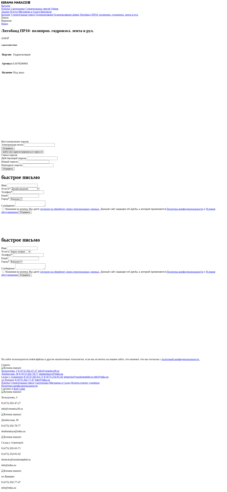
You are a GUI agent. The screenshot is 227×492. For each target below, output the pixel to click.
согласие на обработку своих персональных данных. (70, 209)
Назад (4, 23)
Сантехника (42, 382)
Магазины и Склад (60, 382)
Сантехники (18, 8)
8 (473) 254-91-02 (53, 376)
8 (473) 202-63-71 (34, 376)
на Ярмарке (7, 379)
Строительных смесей (38, 8)
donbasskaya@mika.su (51, 373)
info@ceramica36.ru (48, 370)
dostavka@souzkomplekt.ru (79, 376)
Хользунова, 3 (9, 370)
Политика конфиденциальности (185, 209)
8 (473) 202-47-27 (27, 370)
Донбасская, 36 (9, 373)
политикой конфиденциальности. (181, 359)
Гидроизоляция (44, 14)
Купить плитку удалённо (85, 382)
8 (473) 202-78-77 (28, 373)
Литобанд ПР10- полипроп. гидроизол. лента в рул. (109, 14)
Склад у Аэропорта (12, 376)
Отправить (8, 148)
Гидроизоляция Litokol (66, 14)
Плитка (5, 382)
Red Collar (19, 388)
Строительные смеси (23, 14)
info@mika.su (101, 376)
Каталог (5, 14)
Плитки (5, 8)
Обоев (54, 8)
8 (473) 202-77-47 (24, 379)
